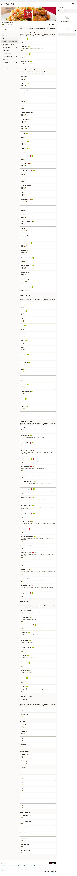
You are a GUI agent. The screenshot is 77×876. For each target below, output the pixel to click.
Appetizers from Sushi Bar (10, 41)
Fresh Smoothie (10, 68)
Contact (24, 865)
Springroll (54, 872)
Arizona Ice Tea (10, 62)
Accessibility (53, 865)
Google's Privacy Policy (21, 869)
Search (16, 29)
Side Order (10, 59)
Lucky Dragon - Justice (9, 3)
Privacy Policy (40, 865)
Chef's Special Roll (10, 50)
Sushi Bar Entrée (10, 53)
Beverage (10, 65)
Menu (5, 865)
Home (2, 865)
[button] (75, 1)
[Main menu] (2, 4)
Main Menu (5, 35)
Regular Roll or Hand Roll (10, 44)
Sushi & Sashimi (10, 47)
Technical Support (33, 865)
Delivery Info (10, 865)
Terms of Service (47, 865)
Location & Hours (18, 865)
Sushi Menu (6, 38)
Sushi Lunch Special (10, 56)
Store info (52, 24)
